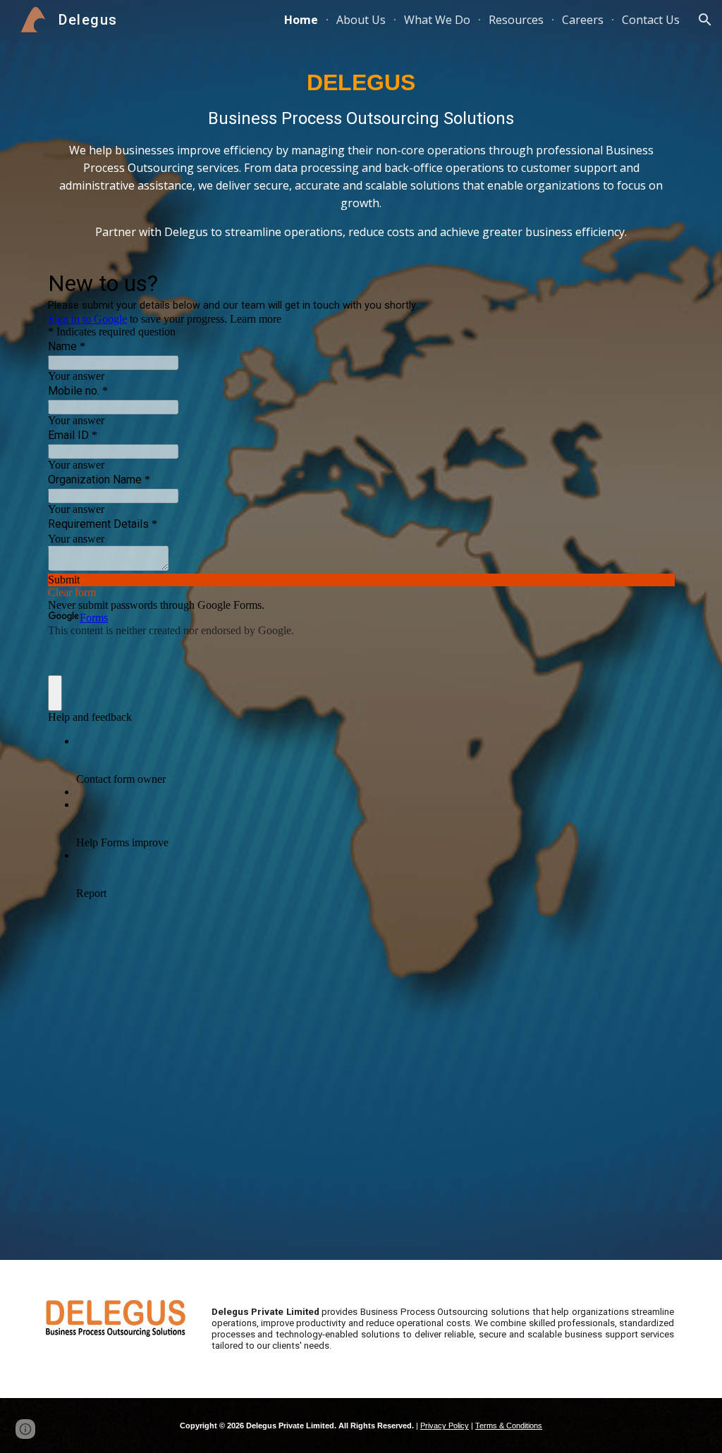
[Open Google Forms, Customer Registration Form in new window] (653, 282)
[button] (705, 20)
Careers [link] (583, 19)
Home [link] (301, 19)
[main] (361, 160)
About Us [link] (361, 19)
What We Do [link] (437, 19)
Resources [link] (516, 19)
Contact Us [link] (651, 19)
